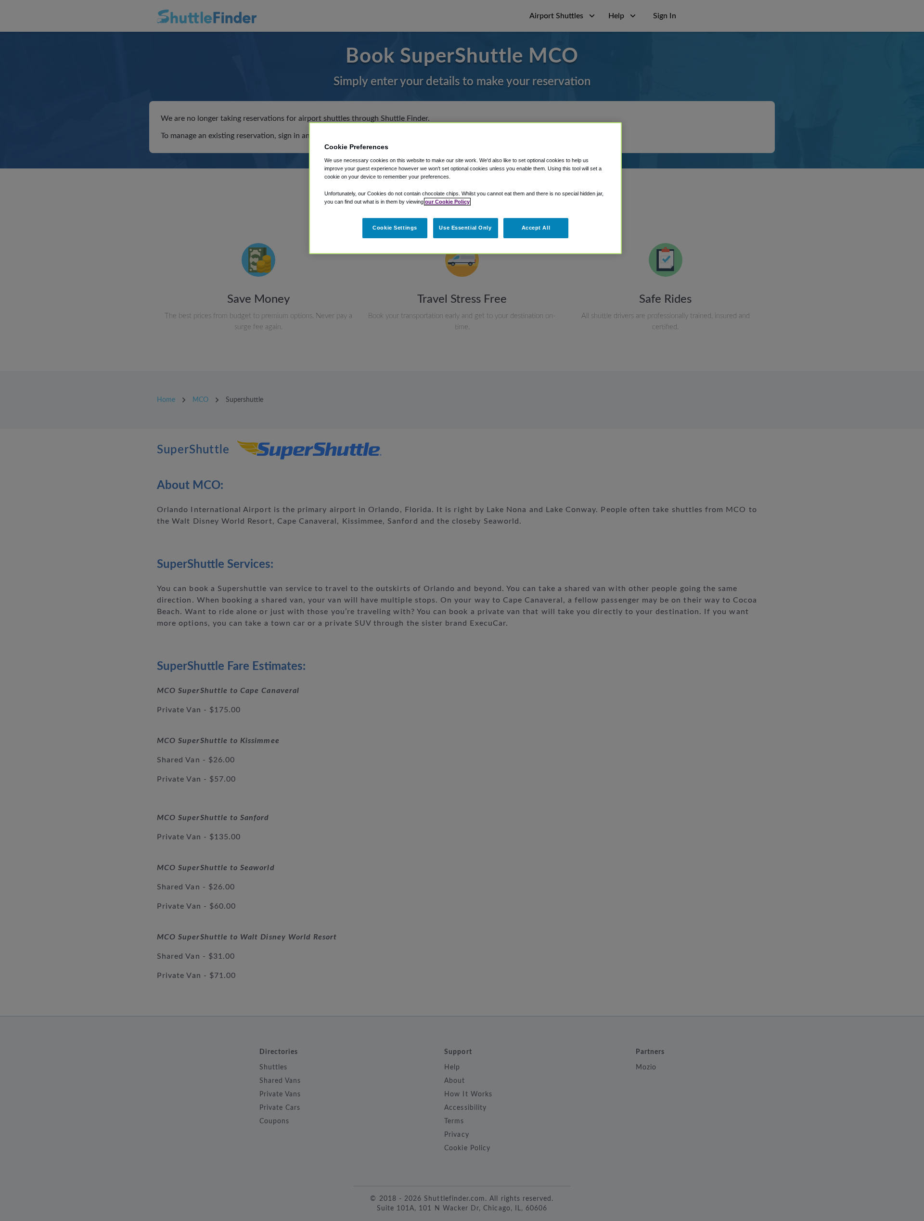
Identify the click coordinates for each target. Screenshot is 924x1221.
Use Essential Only (465, 228)
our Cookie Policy (447, 202)
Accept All (536, 228)
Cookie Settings (394, 228)
